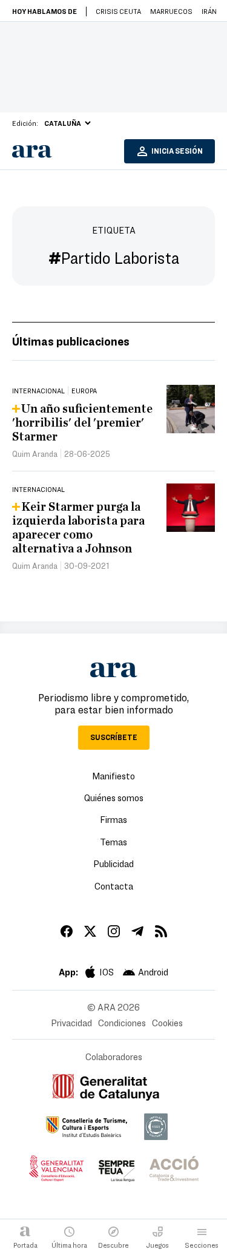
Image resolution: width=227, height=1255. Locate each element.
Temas (113, 841)
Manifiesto (113, 775)
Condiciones (122, 1022)
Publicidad (113, 863)
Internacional (38, 390)
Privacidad (71, 1022)
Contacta (113, 885)
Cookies (167, 1022)
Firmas (113, 819)
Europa (84, 390)
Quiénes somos (113, 797)
